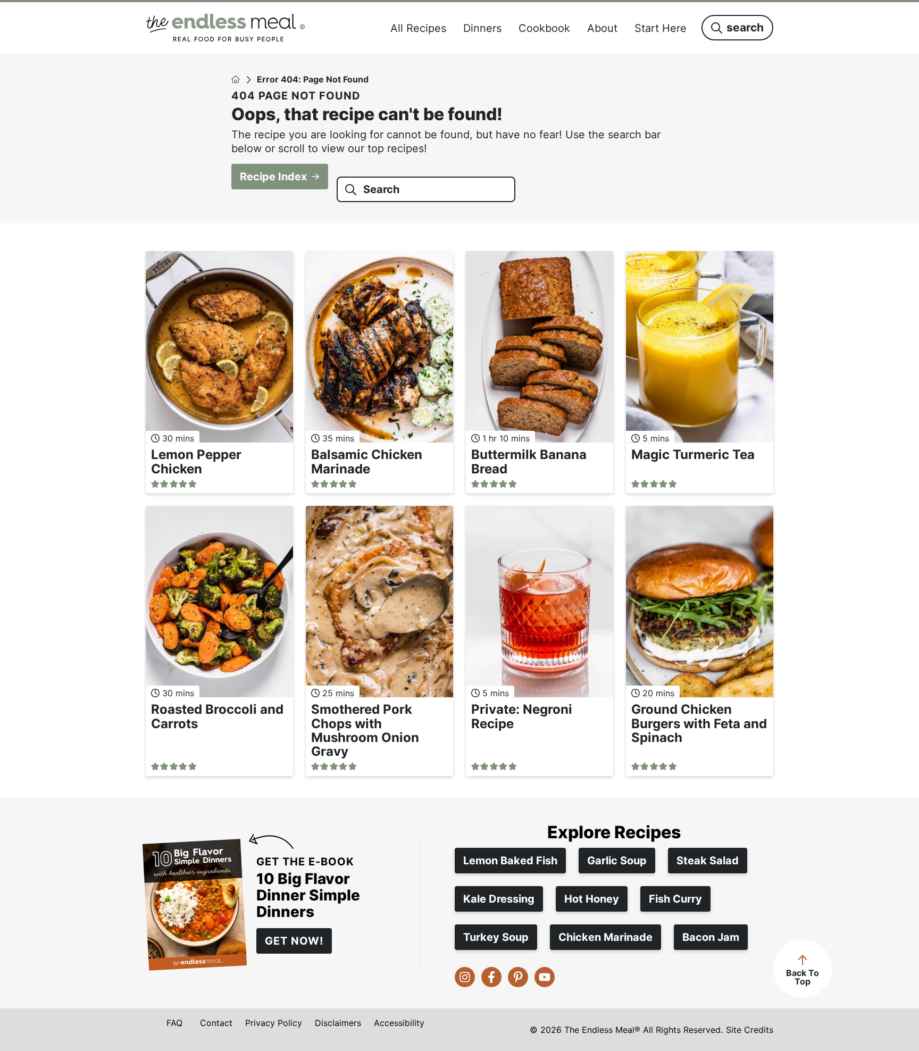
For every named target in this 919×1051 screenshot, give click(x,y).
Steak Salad (707, 860)
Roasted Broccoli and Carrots (217, 716)
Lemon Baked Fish (510, 860)
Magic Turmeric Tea (693, 454)
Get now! (294, 941)
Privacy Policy (273, 1022)
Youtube (544, 977)
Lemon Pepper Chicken (196, 461)
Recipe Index (273, 176)
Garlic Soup (617, 860)
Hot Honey (591, 898)
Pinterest (518, 977)
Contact (216, 1022)
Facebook (491, 977)
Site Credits (749, 1029)
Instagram (465, 977)
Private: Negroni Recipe (521, 716)
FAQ (174, 1022)
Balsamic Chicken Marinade (366, 461)
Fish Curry (675, 898)
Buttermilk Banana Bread (529, 461)
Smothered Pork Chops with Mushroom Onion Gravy (365, 730)
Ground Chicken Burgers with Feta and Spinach (699, 723)
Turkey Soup (496, 937)
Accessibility (399, 1022)
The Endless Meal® (225, 28)
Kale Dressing (498, 898)
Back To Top (802, 977)
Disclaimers (338, 1022)
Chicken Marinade (605, 937)
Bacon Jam (710, 937)
